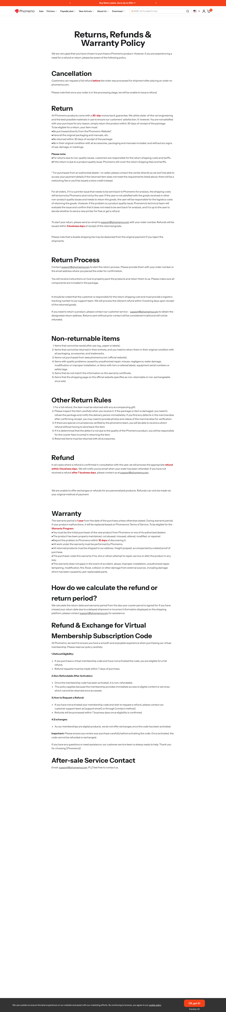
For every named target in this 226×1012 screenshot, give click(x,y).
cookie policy (155, 1005)
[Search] (188, 11)
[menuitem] (41, 11)
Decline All (194, 1009)
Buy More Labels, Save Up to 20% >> (112, 3)
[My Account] (204, 11)
